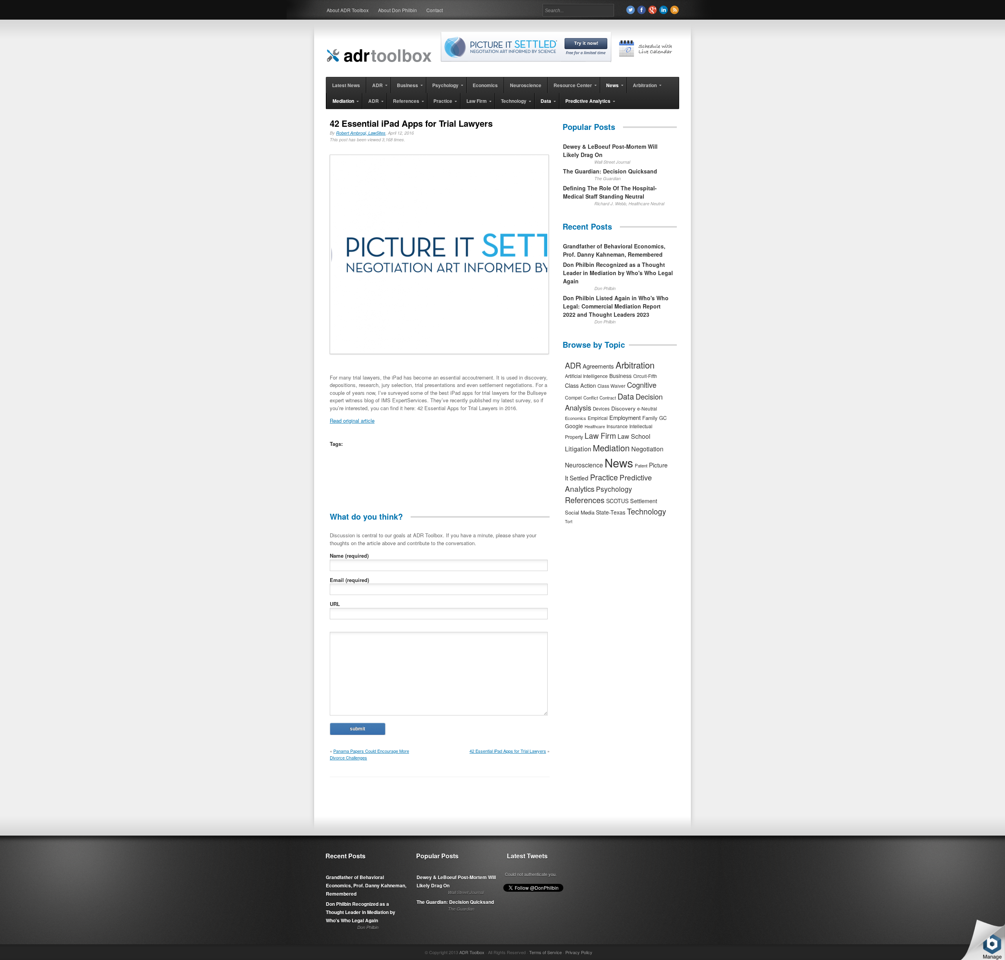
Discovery (623, 408)
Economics (575, 418)
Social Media (579, 512)
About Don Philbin (397, 10)
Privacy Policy (578, 952)
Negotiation (647, 448)
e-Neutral (647, 408)
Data (626, 396)
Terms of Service (545, 952)
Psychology (614, 489)
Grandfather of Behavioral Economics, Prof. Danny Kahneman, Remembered (614, 250)
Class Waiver (611, 386)
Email (349, 580)
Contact (434, 10)
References (585, 500)
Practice (604, 477)
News (619, 462)
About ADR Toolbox (348, 10)
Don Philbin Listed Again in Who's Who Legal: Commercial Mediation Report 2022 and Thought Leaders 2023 (616, 306)
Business (620, 376)
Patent (641, 465)
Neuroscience (584, 464)
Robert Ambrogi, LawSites (361, 133)
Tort (568, 521)
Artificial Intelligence (586, 376)
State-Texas (610, 512)
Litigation (578, 448)
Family (650, 418)
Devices (601, 408)
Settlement (643, 501)
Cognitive (641, 385)
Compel (573, 397)
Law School (634, 436)
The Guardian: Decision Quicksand (610, 171)
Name (349, 555)
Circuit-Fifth (645, 376)
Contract (607, 397)
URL (335, 604)
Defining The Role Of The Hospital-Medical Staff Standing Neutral (610, 192)
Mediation (611, 448)
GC (663, 418)
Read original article (352, 420)
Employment (625, 417)
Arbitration (635, 364)
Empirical (598, 418)
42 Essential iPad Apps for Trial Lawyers (508, 751)
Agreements (598, 366)
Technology (646, 511)
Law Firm (600, 435)
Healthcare (595, 426)
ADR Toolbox (471, 952)
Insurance (617, 426)
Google (574, 426)
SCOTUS (617, 501)
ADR (573, 365)
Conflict (590, 397)
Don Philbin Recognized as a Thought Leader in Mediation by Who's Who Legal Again (618, 273)
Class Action (580, 385)
